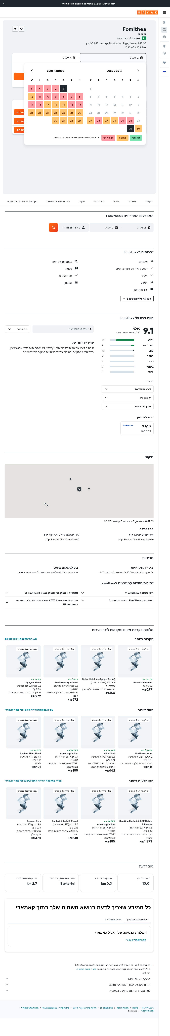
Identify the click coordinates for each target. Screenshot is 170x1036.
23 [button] (138, 120)
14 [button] (98, 104)
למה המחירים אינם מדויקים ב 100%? (129, 990)
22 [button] (90, 112)
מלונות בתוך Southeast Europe (55, 1008)
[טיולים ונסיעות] (164, 62)
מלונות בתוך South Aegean (84, 1008)
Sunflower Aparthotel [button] (66, 682)
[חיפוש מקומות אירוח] (164, 29)
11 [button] (122, 104)
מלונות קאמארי (147, 1011)
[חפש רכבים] (164, 36)
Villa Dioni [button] (109, 753)
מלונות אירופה (122, 1008)
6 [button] (106, 96)
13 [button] (106, 104)
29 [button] (90, 120)
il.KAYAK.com (148, 1008)
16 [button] (138, 112)
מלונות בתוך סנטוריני (30, 1008)
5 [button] (114, 96)
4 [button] (122, 96)
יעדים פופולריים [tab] (113, 919)
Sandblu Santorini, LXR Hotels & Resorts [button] (135, 823)
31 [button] (130, 128)
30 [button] (138, 128)
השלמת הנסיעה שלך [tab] (137, 919)
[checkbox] (137, 428)
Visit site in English (72, 3)
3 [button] (130, 96)
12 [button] (114, 104)
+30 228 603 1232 (135, 47)
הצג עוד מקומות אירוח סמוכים (21, 638)
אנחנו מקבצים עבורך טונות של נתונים (129, 984)
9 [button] (138, 104)
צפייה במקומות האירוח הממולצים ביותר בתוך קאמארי (33, 780)
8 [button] (90, 96)
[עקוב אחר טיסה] (164, 53)
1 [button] (90, 88)
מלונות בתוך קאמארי (136, 939)
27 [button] (106, 120)
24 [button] (130, 120)
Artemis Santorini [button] (142, 682)
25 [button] (122, 120)
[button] (3, 3)
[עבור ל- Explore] (164, 46)
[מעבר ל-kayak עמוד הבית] (147, 12)
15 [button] (90, 104)
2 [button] (138, 96)
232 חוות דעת (125, 38)
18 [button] (122, 112)
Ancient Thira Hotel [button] (30, 753)
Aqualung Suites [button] (69, 753)
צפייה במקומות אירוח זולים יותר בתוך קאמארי (29, 709)
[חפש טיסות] (164, 22)
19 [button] (114, 112)
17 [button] (130, 112)
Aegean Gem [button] (34, 821)
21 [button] (98, 112)
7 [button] (98, 96)
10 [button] (130, 104)
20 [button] (106, 112)
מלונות (135, 1008)
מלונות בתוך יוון (106, 1008)
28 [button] (98, 120)
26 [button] (114, 120)
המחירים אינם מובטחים (86, 969)
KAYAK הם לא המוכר (138, 978)
